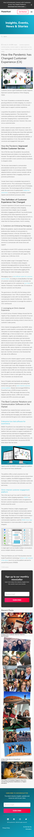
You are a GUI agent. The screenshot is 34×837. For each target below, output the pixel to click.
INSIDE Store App (26, 520)
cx (19, 47)
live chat (29, 47)
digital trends (24, 47)
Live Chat (27, 283)
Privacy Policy (6, 828)
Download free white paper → (17, 6)
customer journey (5, 47)
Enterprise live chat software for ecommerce (13, 422)
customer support (14, 47)
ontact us (23, 558)
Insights (15, 44)
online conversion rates (14, 49)
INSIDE (26, 497)
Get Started (23, 12)
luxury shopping (5, 49)
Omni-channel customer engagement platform (15, 491)
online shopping (24, 49)
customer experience (24, 44)
